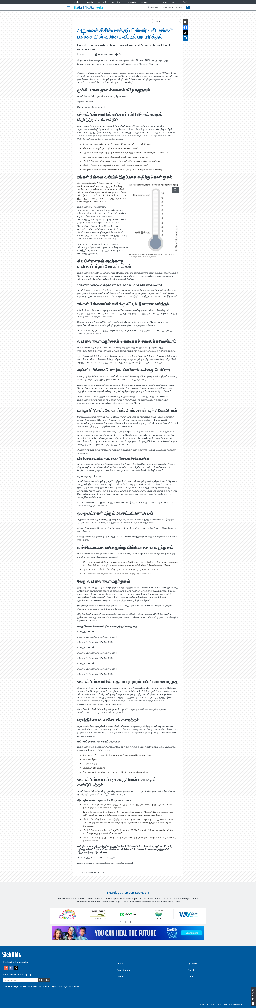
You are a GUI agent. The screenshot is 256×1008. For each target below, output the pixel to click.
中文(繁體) (116, 2)
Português (131, 2)
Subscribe (44, 980)
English (77, 2)
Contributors (123, 970)
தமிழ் (165, 2)
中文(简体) (102, 2)
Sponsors (192, 963)
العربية (174, 2)
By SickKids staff (86, 49)
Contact (120, 976)
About (120, 963)
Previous (121, 921)
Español (144, 2)
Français (89, 2)
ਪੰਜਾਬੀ (185, 2)
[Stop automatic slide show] (125, 921)
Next (130, 921)
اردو (155, 2)
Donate (191, 970)
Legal (65, 986)
